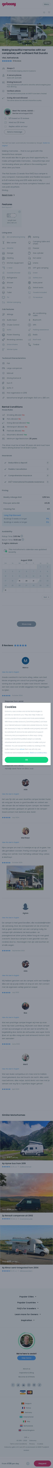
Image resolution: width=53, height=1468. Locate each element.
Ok (26, 759)
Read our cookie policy (38, 753)
